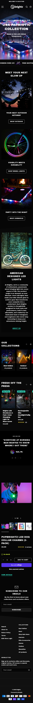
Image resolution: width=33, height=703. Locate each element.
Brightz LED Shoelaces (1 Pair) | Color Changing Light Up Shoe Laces (8, 416)
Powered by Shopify (16, 692)
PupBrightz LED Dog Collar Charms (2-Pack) (15, 540)
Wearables (22, 649)
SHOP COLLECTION (16, 39)
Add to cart (23, 559)
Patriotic (21, 637)
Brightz (18, 689)
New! (20, 631)
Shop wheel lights (16, 171)
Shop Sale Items (24, 634)
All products (23, 652)
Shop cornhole (16, 218)
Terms (3, 635)
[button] (30, 7)
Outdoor (23, 366)
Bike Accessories (24, 640)
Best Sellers (8, 366)
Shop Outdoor (16, 121)
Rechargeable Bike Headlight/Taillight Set (25, 414)
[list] (16, 493)
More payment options (16, 569)
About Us (16, 328)
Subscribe (16, 609)
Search (3, 626)
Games (21, 643)
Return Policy (5, 632)
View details (6, 574)
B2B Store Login (6, 638)
